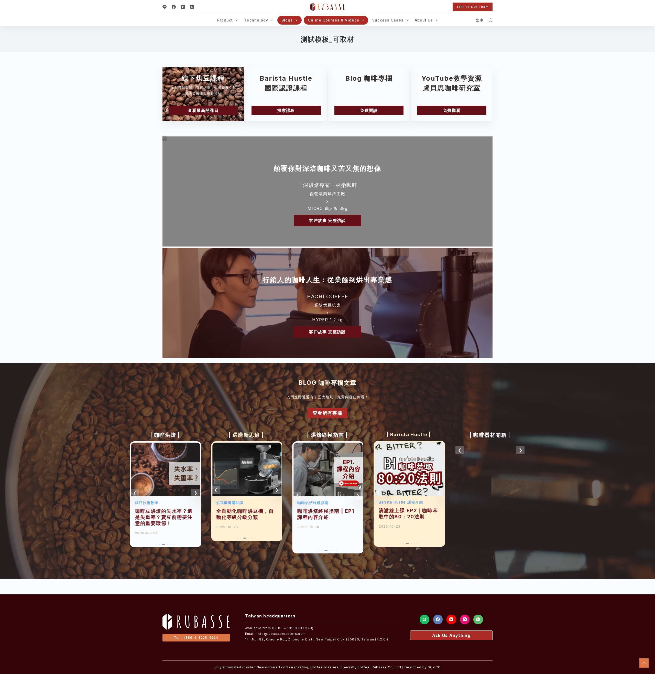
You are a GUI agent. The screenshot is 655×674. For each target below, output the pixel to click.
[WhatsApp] (478, 619)
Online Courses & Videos (333, 20)
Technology (256, 20)
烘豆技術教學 (146, 502)
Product (225, 20)
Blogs (287, 20)
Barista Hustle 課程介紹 (400, 502)
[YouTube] (183, 7)
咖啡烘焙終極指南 (312, 502)
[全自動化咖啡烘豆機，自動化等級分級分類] (246, 446)
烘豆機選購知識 (229, 502)
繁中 (480, 20)
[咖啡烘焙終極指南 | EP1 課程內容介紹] (327, 446)
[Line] (164, 7)
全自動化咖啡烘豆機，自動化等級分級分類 (245, 514)
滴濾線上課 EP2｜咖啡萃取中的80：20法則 (408, 513)
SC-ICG (434, 667)
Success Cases (387, 20)
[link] (165, 494)
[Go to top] (644, 663)
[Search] (491, 20)
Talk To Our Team (472, 7)
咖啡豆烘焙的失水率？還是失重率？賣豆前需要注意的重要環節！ (163, 517)
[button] (134, 493)
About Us (424, 20)
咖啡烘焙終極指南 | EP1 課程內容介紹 (325, 514)
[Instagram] (192, 7)
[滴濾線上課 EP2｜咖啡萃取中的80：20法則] (408, 445)
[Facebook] (174, 7)
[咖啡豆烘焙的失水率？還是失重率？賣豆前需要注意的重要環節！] (165, 446)
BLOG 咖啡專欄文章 (327, 382)
